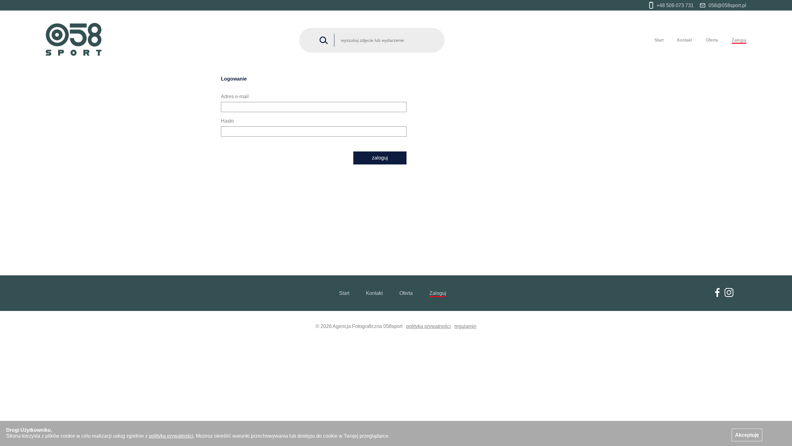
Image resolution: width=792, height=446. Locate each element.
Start (659, 39)
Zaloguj (739, 39)
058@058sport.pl (727, 5)
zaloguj (380, 157)
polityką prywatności (171, 436)
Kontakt (684, 39)
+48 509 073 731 (675, 5)
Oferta (712, 39)
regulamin (465, 326)
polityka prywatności (428, 326)
